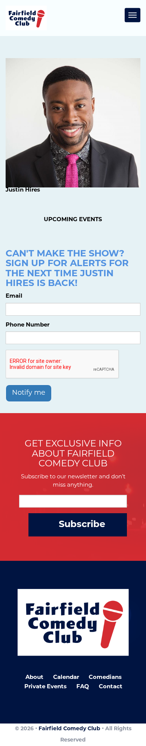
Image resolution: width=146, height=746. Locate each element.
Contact (110, 687)
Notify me (28, 393)
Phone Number (27, 325)
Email (14, 296)
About (34, 677)
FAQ (82, 687)
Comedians (105, 677)
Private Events (45, 687)
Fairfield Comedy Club (69, 729)
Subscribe (82, 524)
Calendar (66, 677)
